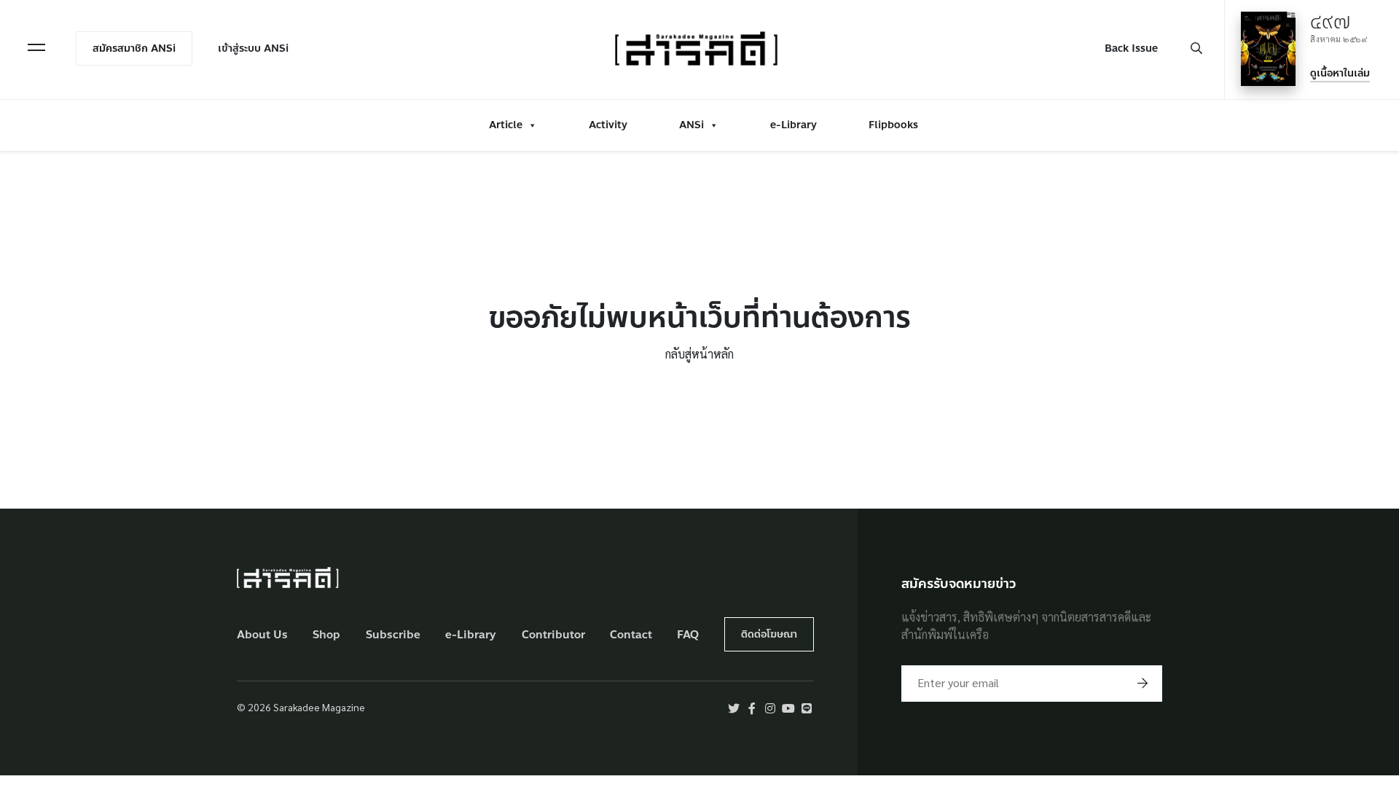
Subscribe (393, 635)
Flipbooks (893, 125)
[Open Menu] (36, 47)
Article (505, 125)
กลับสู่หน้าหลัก (699, 353)
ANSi (691, 125)
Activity (608, 125)
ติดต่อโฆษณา (769, 634)
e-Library (793, 125)
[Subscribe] (1142, 683)
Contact (631, 635)
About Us (262, 635)
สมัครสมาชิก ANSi (134, 48)
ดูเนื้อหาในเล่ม (1340, 73)
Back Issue (1131, 48)
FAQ (688, 635)
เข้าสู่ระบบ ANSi (253, 48)
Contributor (553, 635)
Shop (326, 635)
